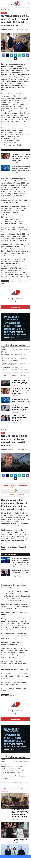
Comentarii (24, 375)
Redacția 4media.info (8, 29)
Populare (13, 375)
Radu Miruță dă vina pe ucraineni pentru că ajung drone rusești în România (19, 382)
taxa (3, 283)
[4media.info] (15, 3)
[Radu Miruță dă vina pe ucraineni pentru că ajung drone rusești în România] (5, 383)
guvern (21, 281)
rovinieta (26, 281)
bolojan (12, 281)
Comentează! (15, 307)
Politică (8, 9)
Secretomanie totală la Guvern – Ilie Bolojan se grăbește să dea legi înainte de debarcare (21, 168)
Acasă (4, 9)
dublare (16, 281)
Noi (5, 375)
